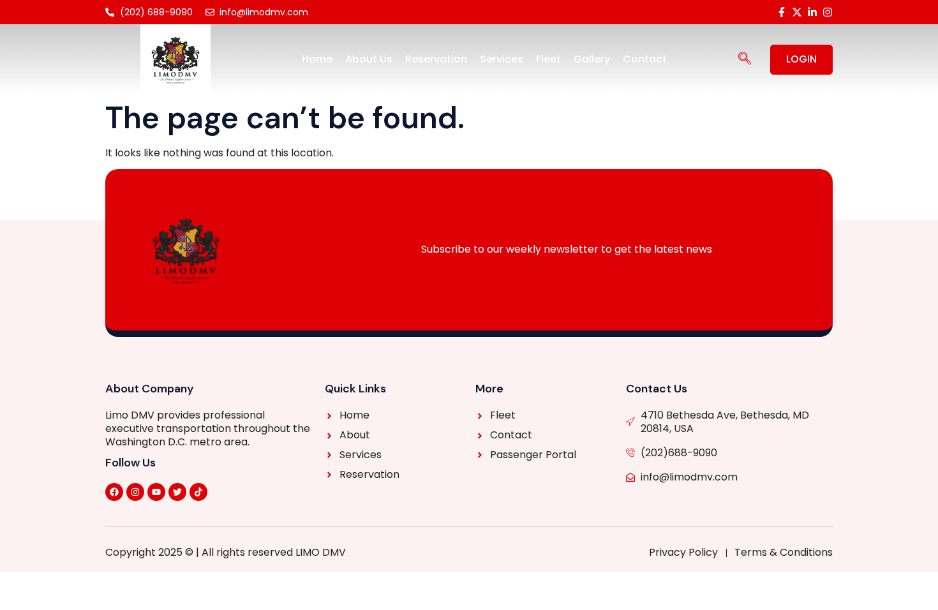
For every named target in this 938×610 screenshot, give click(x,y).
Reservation (436, 59)
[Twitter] (177, 492)
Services (501, 59)
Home (317, 59)
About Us (368, 59)
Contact (645, 59)
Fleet (548, 59)
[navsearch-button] (744, 59)
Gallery (592, 59)
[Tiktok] (198, 492)
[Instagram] (135, 492)
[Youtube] (156, 492)
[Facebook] (114, 492)
